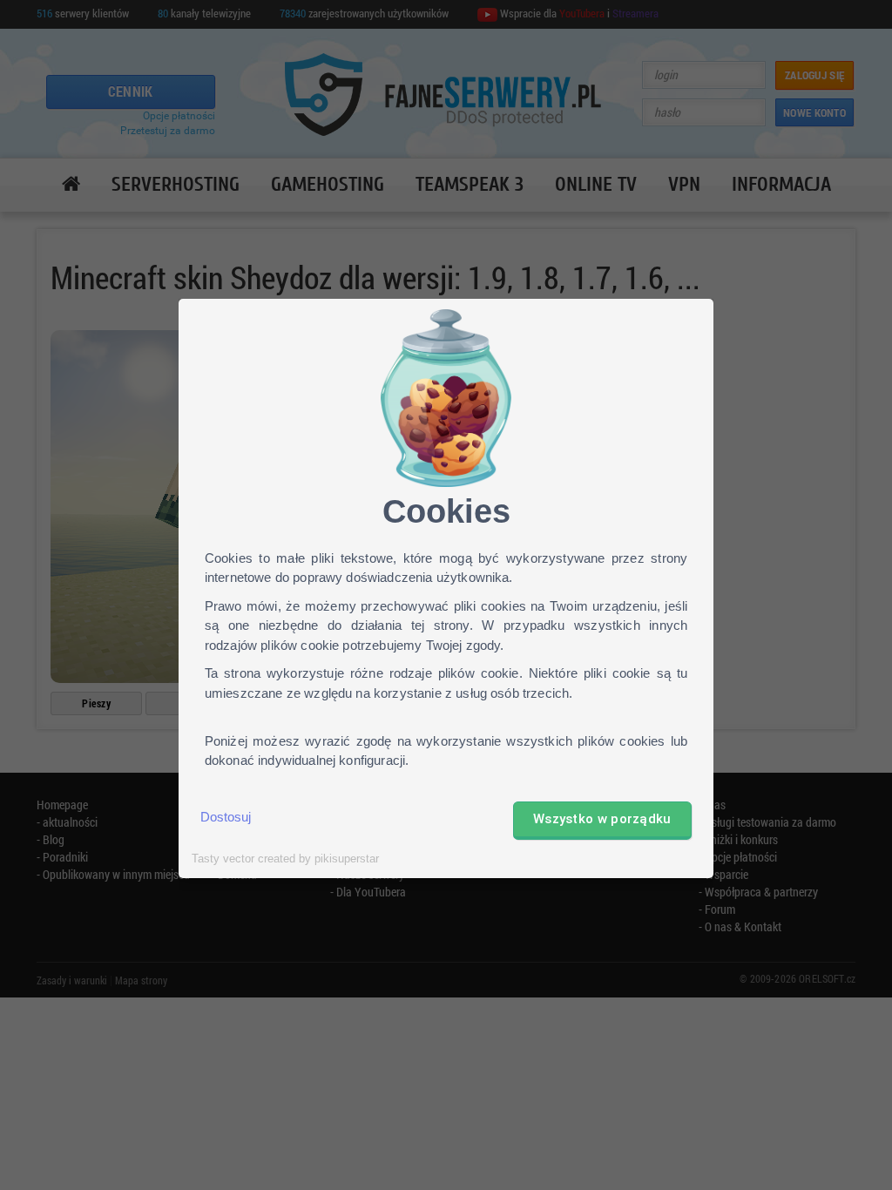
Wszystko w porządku (602, 819)
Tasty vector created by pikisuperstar (285, 859)
